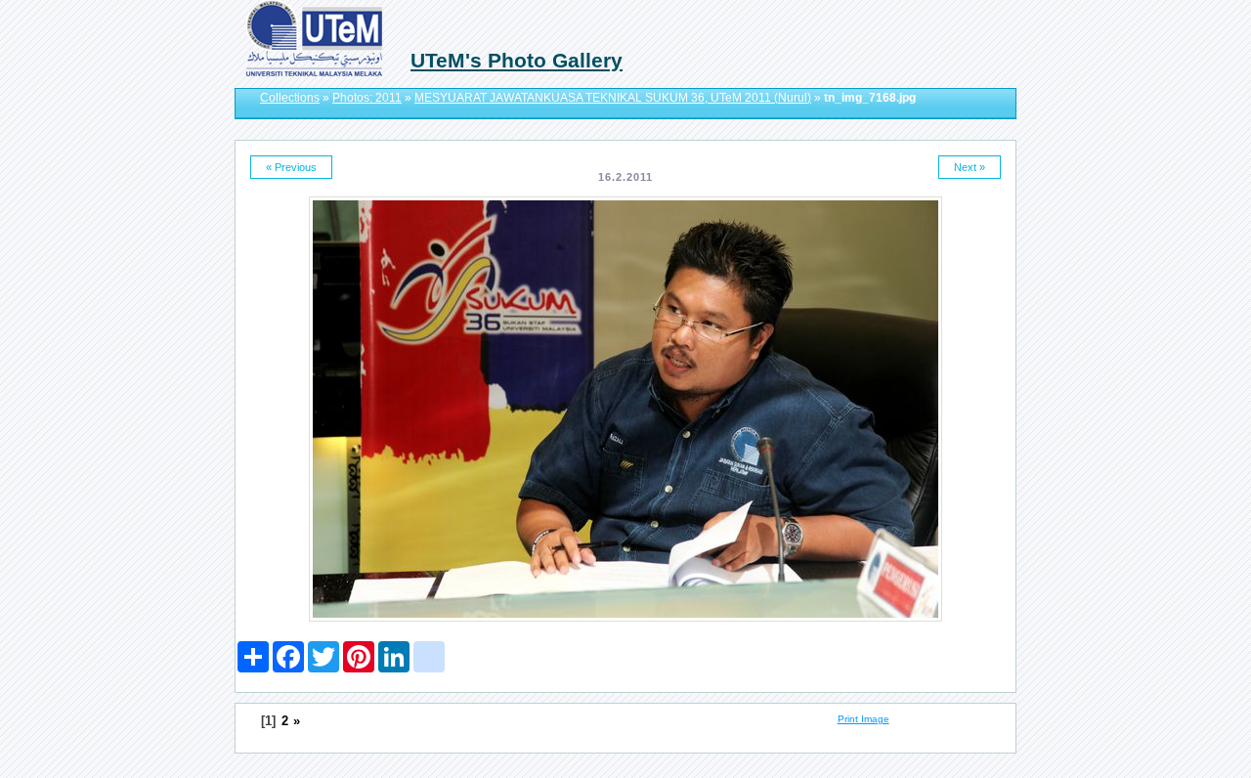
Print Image (863, 718)
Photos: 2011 (367, 98)
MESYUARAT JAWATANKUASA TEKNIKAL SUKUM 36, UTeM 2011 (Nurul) (612, 98)
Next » (969, 167)
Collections (290, 98)
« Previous (291, 167)
